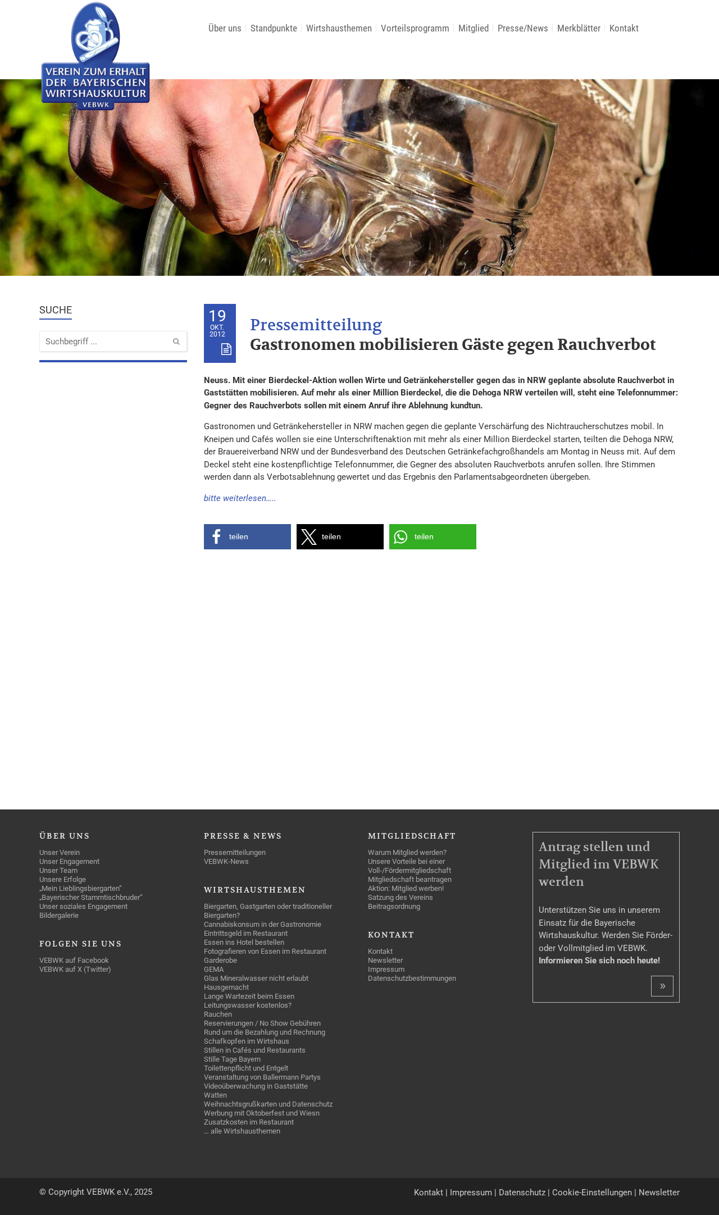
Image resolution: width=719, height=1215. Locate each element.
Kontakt (428, 1192)
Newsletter (659, 1192)
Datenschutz (522, 1192)
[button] (247, 536)
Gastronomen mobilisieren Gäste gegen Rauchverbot (453, 345)
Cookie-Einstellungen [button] (592, 1192)
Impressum (471, 1192)
